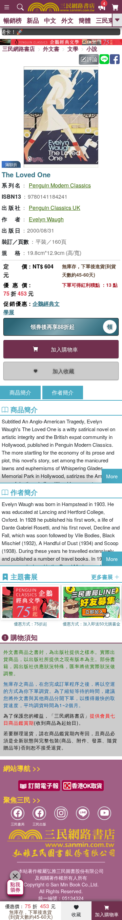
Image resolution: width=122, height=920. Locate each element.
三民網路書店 (18, 49)
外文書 (51, 49)
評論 (92, 59)
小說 (91, 49)
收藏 (76, 914)
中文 (50, 20)
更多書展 (102, 577)
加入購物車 (107, 914)
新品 (33, 20)
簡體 (85, 20)
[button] (117, 607)
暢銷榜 (12, 20)
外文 (67, 20)
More (112, 476)
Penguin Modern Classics (60, 185)
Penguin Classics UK (54, 208)
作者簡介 (63, 392)
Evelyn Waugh (46, 219)
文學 (72, 49)
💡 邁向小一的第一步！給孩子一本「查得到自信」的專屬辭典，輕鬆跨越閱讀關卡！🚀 (9, 31)
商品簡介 (20, 392)
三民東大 (108, 20)
